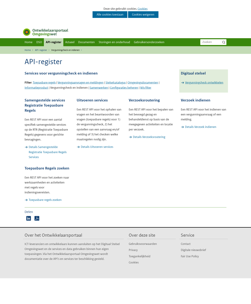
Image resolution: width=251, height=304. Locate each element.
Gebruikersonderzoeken (149, 42)
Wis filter (145, 88)
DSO (39, 42)
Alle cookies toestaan (110, 14)
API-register (53, 42)
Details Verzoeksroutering (149, 137)
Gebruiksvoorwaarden (143, 244)
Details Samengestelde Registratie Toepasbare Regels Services (48, 152)
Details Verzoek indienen (200, 127)
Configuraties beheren (124, 88)
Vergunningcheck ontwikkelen (204, 82)
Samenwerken (99, 88)
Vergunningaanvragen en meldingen (80, 82)
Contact (186, 244)
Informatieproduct (36, 88)
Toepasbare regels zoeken (45, 200)
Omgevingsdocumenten (143, 82)
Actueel (69, 42)
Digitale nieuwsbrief (193, 250)
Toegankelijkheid (139, 256)
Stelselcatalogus (116, 82)
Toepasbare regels (44, 82)
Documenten (86, 42)
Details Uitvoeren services (97, 147)
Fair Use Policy (190, 256)
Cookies (143, 9)
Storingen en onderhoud (114, 42)
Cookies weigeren (143, 14)
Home (28, 42)
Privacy (133, 250)
